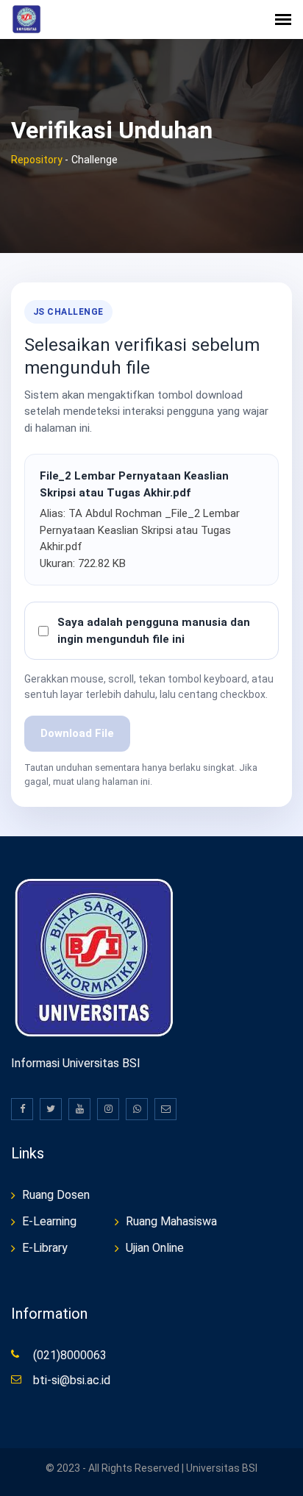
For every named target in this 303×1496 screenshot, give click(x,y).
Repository (37, 159)
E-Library (45, 1248)
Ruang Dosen (56, 1195)
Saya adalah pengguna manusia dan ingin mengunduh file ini (153, 631)
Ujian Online (155, 1248)
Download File (77, 733)
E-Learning (49, 1221)
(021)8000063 (70, 1355)
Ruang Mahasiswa (171, 1221)
